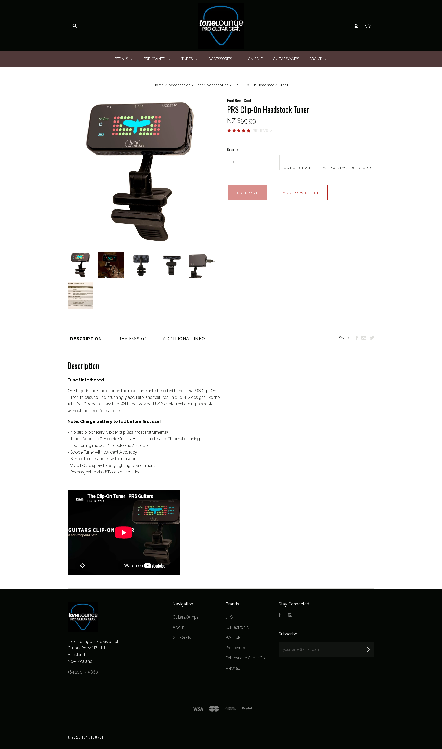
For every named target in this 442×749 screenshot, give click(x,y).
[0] (368, 25)
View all (233, 668)
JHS (229, 617)
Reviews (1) (262, 131)
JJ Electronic (237, 627)
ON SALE (255, 59)
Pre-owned (155, 59)
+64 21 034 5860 (83, 672)
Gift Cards (182, 637)
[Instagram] (290, 615)
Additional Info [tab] (184, 338)
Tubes (187, 59)
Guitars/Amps (286, 59)
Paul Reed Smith (240, 100)
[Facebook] (280, 615)
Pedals (122, 59)
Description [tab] (86, 338)
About (316, 59)
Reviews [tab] (129, 338)
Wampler (234, 637)
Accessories (220, 59)
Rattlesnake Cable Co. (246, 658)
